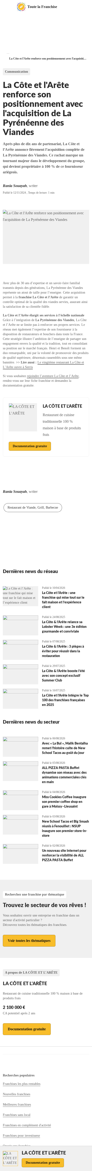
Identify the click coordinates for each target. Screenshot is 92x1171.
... (8, 52)
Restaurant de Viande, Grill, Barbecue (33, 507)
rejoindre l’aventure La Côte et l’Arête (53, 376)
